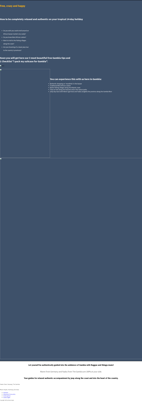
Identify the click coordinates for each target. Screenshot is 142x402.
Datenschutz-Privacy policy (9, 394)
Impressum (5, 392)
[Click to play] (25, 157)
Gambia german (7, 396)
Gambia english (6, 397)
